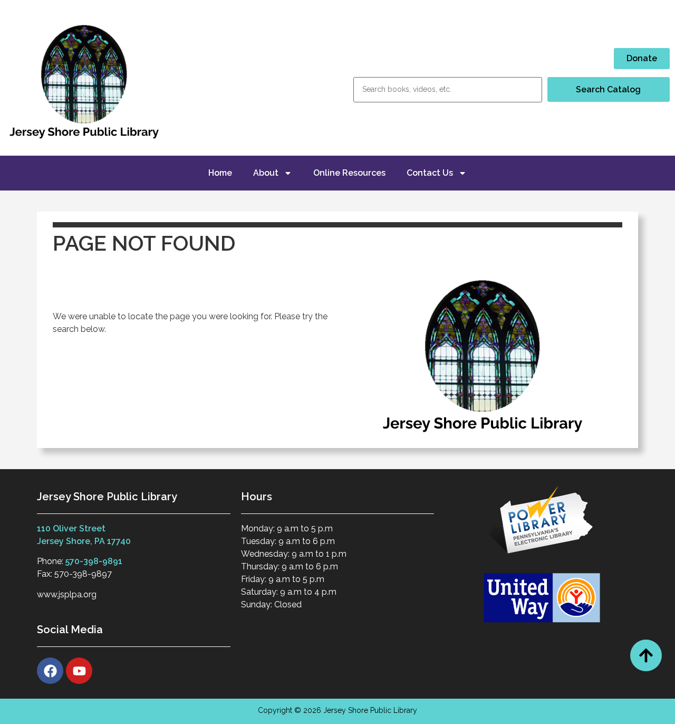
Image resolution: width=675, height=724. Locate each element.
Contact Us (430, 173)
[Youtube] (79, 671)
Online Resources (349, 173)
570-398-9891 (93, 561)
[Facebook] (50, 671)
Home (220, 173)
